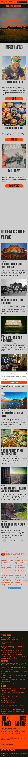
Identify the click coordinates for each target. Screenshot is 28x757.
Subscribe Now (14, 382)
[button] (14, 374)
